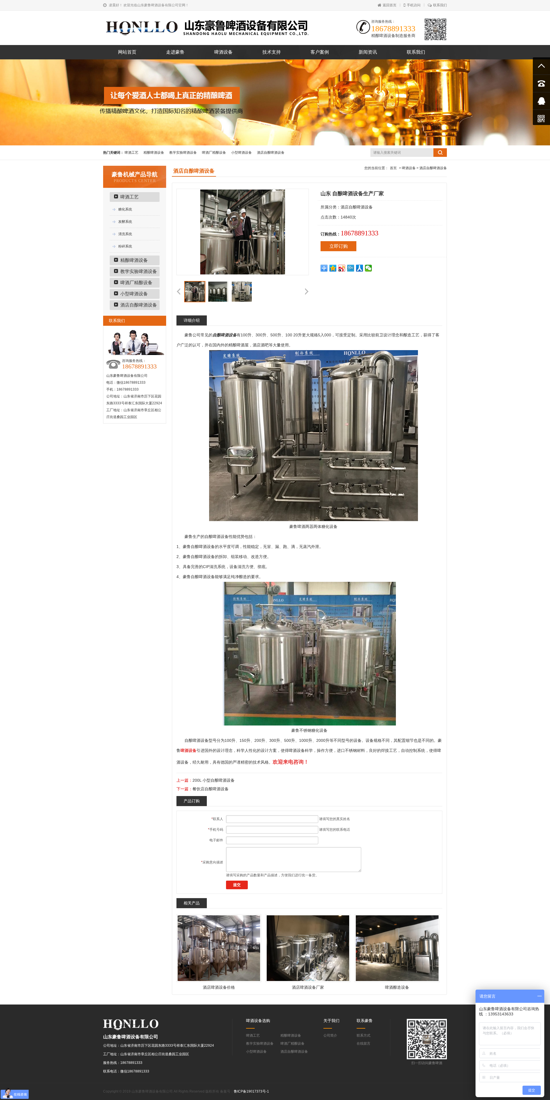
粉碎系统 (125, 246)
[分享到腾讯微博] (350, 268)
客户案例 (320, 52)
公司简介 (330, 1035)
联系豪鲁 (365, 1020)
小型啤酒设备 (241, 153)
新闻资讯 (368, 52)
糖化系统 (125, 209)
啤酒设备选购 (258, 1020)
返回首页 (389, 5)
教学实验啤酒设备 (183, 153)
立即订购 (338, 246)
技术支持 (271, 52)
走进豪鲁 (175, 52)
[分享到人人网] (359, 268)
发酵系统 (125, 222)
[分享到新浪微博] (341, 268)
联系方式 (363, 1035)
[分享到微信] (368, 268)
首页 (393, 168)
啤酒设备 (223, 52)
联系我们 (440, 5)
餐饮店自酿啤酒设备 (210, 789)
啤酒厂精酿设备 (214, 153)
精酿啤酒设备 (154, 153)
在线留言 (363, 1044)
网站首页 (127, 52)
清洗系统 (125, 234)
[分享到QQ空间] (333, 268)
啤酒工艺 (131, 153)
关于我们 (331, 1020)
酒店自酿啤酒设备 (270, 153)
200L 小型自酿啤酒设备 (213, 780)
